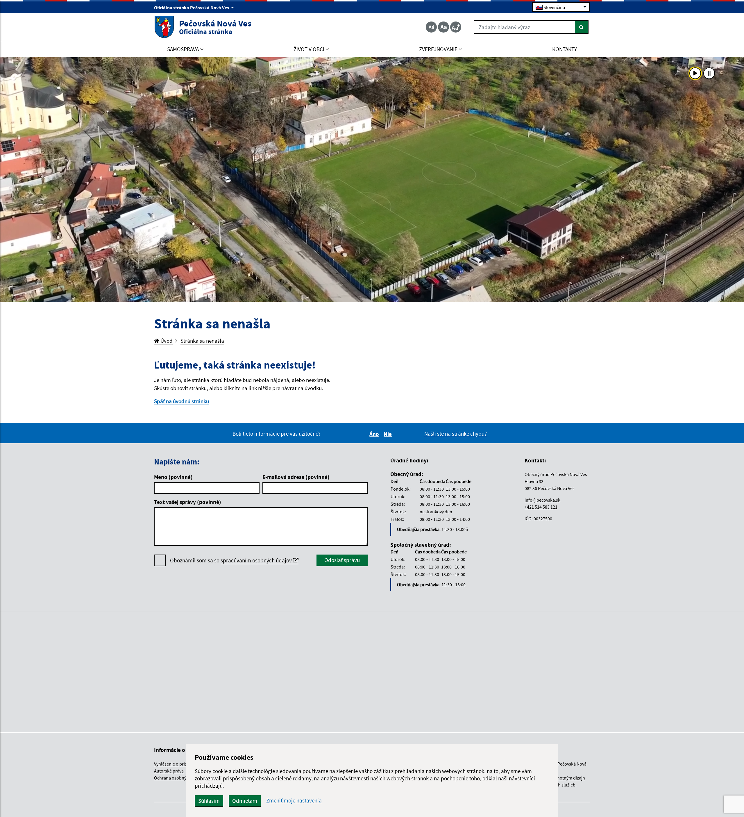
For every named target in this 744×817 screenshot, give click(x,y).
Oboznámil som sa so (231, 560)
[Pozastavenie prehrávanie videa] (709, 73)
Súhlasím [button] (209, 800)
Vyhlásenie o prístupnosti (178, 764)
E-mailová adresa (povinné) (296, 476)
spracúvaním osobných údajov (257, 560)
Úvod (166, 340)
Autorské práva (169, 771)
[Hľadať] (582, 27)
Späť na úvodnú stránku (181, 401)
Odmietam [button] (244, 800)
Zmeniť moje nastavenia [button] (294, 800)
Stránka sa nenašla (202, 340)
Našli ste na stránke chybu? (455, 433)
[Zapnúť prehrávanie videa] (695, 73)
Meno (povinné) (173, 476)
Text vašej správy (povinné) (187, 501)
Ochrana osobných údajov (180, 778)
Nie (389, 433)
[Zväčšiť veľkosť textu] (455, 27)
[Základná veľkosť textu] (443, 27)
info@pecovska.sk (542, 500)
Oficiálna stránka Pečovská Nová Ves (192, 7)
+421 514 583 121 (541, 507)
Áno (375, 433)
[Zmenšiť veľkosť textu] (431, 27)
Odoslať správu (342, 560)
